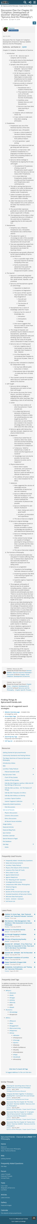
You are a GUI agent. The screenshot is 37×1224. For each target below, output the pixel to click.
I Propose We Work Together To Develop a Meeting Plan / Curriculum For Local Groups (20, 1095)
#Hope (15, 1054)
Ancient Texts (10, 889)
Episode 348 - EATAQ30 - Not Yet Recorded (18, 953)
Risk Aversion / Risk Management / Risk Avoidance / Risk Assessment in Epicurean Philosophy (18, 923)
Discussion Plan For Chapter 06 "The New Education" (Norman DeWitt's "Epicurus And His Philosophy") (21, 1104)
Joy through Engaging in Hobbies (15, 934)
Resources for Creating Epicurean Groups (18, 1099)
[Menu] (34, 2)
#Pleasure (12, 1021)
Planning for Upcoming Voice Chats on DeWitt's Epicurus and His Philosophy (19, 1087)
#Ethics (8, 1018)
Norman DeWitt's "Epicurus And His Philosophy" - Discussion (20, 672)
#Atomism (12, 993)
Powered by (18, 1219)
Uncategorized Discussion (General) (16, 1091)
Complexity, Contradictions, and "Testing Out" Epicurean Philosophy (18, 968)
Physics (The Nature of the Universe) (17, 868)
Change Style (32, 1137)
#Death (11, 1007)
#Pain (11, 1023)
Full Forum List (10, 901)
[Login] (30, 2)
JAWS (25, 47)
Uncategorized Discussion (14, 882)
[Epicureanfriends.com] (5, 2)
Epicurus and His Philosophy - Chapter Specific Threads (19, 689)
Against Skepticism (12, 877)
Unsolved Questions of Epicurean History (19, 894)
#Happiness (13, 1030)
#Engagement (13, 1026)
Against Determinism (12, 875)
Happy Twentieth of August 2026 (15, 962)
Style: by (18, 1221)
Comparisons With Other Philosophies (18, 884)
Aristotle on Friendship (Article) (15, 930)
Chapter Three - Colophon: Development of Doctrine (18, 675)
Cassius (5, 19)
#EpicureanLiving (14, 1028)
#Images (12, 998)
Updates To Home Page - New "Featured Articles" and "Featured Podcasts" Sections (19, 915)
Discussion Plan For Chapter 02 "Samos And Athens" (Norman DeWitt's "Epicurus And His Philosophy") (21, 1124)
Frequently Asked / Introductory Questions (19, 860)
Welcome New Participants (14, 896)
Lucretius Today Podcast (13, 865)
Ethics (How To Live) (12, 872)
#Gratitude (16, 1057)
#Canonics (9, 1010)
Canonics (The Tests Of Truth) (15, 870)
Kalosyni (7, 931)
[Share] (34, 22)
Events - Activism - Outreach (15, 899)
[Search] (25, 2)
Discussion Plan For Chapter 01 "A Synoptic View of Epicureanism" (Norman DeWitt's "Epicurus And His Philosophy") (20, 1114)
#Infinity (12, 1000)
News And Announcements (14, 863)
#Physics (8, 990)
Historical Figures (11, 887)
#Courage (16, 1040)
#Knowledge (13, 1012)
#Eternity (12, 1002)
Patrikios (7, 927)
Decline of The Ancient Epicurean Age (18, 892)
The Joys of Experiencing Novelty (15, 939)
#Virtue (11, 1033)
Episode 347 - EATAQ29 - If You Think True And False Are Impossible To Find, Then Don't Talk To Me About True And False (19, 946)
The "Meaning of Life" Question (16, 880)
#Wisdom (16, 1035)
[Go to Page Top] (34, 1218)
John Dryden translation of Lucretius (17, 957)
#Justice (15, 1042)
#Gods (11, 995)
